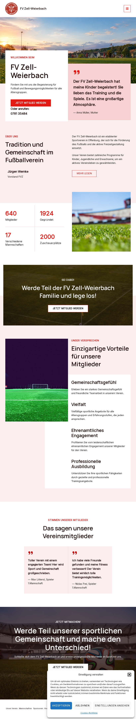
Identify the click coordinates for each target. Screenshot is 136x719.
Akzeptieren (61, 705)
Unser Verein (12, 708)
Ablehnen (82, 705)
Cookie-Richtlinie (89, 713)
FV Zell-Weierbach (33, 8)
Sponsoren (38, 708)
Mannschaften (25, 708)
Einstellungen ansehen (112, 705)
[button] (129, 674)
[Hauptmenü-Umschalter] (127, 8)
